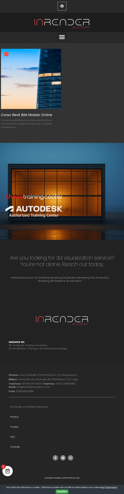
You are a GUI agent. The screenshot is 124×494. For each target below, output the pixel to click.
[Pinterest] (63, 457)
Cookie (14, 426)
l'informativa (111, 487)
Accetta (62, 491)
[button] (62, 36)
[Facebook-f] (55, 457)
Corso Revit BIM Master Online (26, 115)
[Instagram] (70, 457)
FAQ (12, 436)
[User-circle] (62, 6)
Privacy (14, 416)
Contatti (15, 446)
